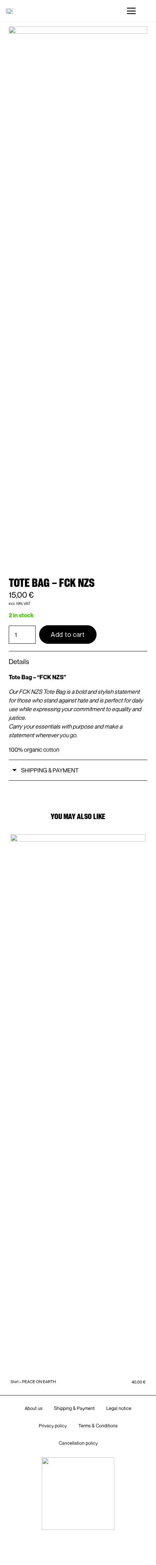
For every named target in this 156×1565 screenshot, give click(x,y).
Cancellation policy (78, 1443)
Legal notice (118, 1408)
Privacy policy (53, 1425)
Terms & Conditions (98, 1425)
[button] (132, 11)
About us (33, 1408)
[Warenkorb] (147, 11)
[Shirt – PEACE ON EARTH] (78, 1106)
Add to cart (68, 634)
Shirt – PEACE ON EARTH (33, 1381)
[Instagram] (78, 1550)
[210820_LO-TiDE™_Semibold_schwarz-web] (9, 11)
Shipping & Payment (74, 1408)
